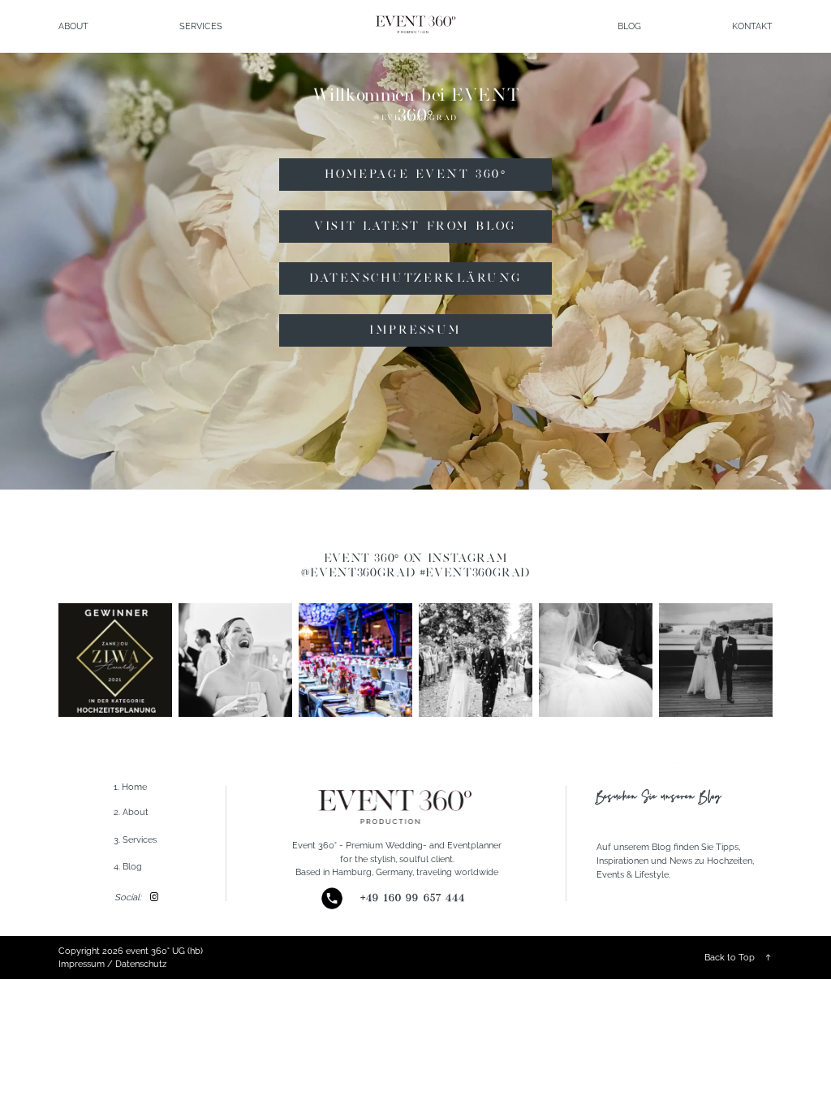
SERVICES (200, 26)
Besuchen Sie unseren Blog (659, 797)
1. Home (130, 786)
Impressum (81, 963)
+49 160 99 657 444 (412, 898)
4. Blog (128, 866)
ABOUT (73, 26)
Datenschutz (140, 963)
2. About (131, 812)
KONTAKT (752, 26)
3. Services (135, 839)
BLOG (629, 26)
